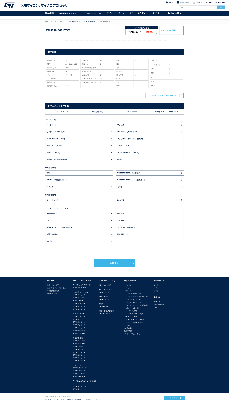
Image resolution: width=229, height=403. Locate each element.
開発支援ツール (123, 234)
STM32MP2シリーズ (79, 386)
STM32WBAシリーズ (79, 368)
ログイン (199, 2)
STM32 (68, 13)
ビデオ (156, 13)
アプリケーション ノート (56, 139)
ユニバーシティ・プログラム (56, 288)
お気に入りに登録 (168, 30)
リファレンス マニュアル (56, 132)
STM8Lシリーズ (104, 299)
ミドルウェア (122, 220)
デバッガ (50, 187)
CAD (48, 173)
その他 (119, 159)
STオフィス (157, 301)
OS (48, 220)
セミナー (157, 285)
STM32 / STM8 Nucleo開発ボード (130, 173)
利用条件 (70, 399)
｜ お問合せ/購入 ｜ (174, 13)
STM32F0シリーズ (79, 331)
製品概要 (49, 13)
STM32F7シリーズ (79, 300)
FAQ (155, 307)
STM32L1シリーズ (79, 355)
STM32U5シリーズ (79, 343)
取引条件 (78, 399)
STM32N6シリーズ (79, 295)
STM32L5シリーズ (79, 346)
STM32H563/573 (89, 21)
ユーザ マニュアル (124, 146)
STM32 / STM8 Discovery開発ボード (131, 180)
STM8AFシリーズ (104, 306)
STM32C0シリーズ (79, 333)
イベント (157, 288)
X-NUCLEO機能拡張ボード (57, 180)
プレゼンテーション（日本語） (135, 319)
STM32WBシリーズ (79, 371)
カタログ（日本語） (131, 317)
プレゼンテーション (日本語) (128, 153)
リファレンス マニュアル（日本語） (137, 296)
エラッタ (120, 125)
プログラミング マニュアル (127, 132)
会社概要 (48, 399)
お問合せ (114, 263)
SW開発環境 (131, 112)
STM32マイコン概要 (79, 287)
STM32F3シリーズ (79, 322)
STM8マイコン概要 (105, 285)
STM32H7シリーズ (79, 298)
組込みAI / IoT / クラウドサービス (59, 227)
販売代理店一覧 (159, 304)
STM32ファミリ (58, 21)
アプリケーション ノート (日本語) (130, 139)
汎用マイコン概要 (53, 285)
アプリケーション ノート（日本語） (137, 305)
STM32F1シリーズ (79, 325)
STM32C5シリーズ (79, 316)
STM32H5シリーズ (74, 21)
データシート (52, 125)
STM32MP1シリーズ (79, 389)
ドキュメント (62, 112)
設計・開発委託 (52, 234)
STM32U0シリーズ (79, 358)
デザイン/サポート (115, 13)
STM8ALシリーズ (104, 314)
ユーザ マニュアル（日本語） (134, 314)
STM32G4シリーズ (79, 319)
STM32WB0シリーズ (79, 376)
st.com (171, 2)
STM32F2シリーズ (79, 309)
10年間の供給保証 (53, 291)
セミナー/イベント (138, 13)
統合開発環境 (52, 213)
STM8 (92, 13)
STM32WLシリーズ (79, 374)
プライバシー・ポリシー (92, 399)
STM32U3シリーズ (79, 341)
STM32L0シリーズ (79, 361)
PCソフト (121, 200)
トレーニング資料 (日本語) (57, 159)
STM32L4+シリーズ (79, 349)
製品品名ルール (52, 294)
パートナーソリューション (166, 112)
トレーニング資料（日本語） (134, 322)
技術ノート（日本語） (55, 146)
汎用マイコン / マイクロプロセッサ (44, 5)
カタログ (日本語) (53, 153)
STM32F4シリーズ (79, 306)
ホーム (47, 21)
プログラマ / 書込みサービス (128, 227)
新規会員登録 (184, 2)
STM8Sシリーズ (104, 292)
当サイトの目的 (59, 399)
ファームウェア (52, 200)
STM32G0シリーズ (79, 328)
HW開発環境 (97, 112)
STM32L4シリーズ (79, 352)
